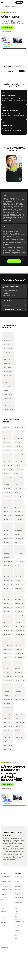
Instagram (17, 935)
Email (16, 940)
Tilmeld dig (19, 2)
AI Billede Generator (19, 879)
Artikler (2, 920)
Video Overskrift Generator (7, 889)
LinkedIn (17, 930)
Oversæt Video (4, 899)
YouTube (16, 927)
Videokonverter (4, 894)
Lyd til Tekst (3, 884)
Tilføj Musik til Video (5, 876)
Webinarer (3, 922)
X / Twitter (17, 933)
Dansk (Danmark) (5, 949)
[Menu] (25, 2)
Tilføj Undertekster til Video (7, 879)
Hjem (2, 6)
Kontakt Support (18, 919)
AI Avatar (17, 876)
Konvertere (7, 6)
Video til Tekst (4, 897)
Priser (2, 908)
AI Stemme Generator (20, 884)
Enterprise (3, 911)
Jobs (16, 908)
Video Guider (4, 925)
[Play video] (14, 168)
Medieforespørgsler (19, 921)
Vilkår (16, 914)
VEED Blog (3, 917)
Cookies (16, 916)
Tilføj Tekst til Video (5, 881)
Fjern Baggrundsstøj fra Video (19, 894)
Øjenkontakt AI (18, 886)
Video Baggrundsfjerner (20, 900)
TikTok (16, 938)
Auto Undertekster (5, 886)
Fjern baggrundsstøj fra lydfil (19, 890)
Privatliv (16, 911)
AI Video (17, 881)
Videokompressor (5, 892)
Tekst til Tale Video (19, 897)
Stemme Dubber (18, 902)
